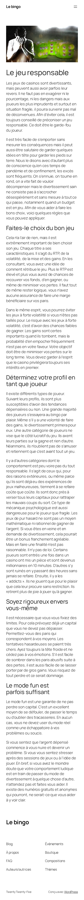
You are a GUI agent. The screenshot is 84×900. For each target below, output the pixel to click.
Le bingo (13, 6)
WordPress (71, 892)
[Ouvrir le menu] (75, 6)
